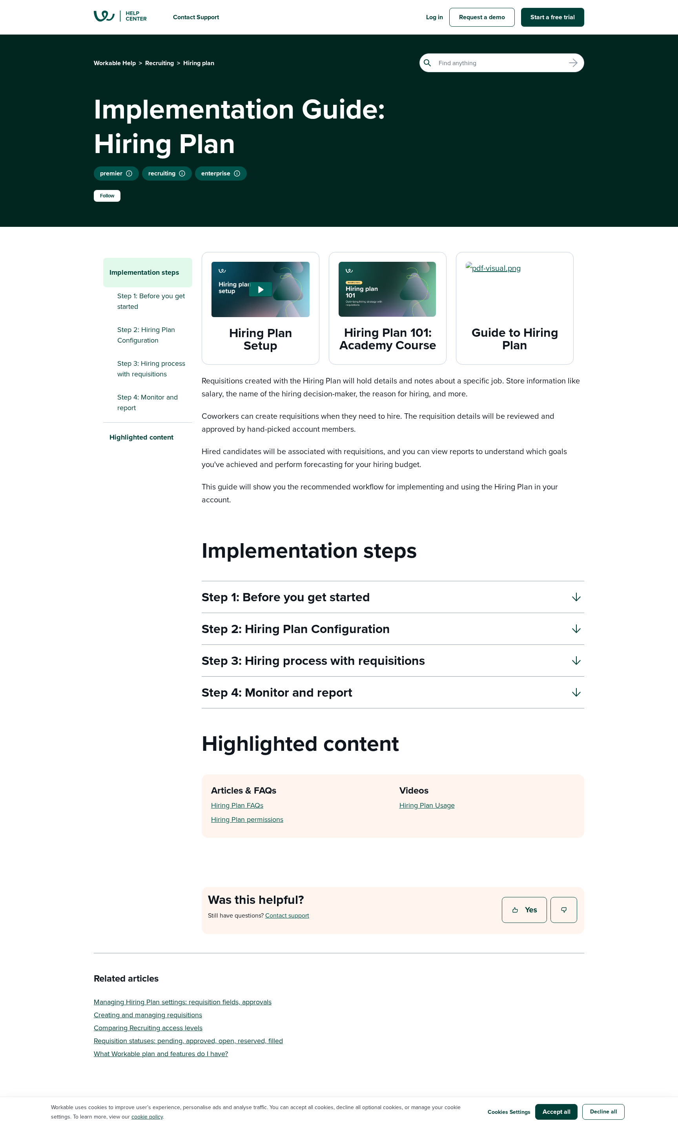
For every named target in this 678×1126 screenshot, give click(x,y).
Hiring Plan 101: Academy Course (387, 338)
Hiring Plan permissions (247, 819)
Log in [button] (434, 17)
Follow (107, 196)
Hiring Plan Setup (260, 338)
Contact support (287, 915)
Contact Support (196, 17)
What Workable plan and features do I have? (161, 1053)
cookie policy (147, 1117)
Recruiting (159, 63)
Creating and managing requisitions (148, 1015)
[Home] (127, 17)
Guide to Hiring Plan (515, 338)
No (564, 910)
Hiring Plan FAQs (237, 805)
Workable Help (115, 63)
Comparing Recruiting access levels (148, 1028)
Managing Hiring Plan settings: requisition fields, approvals (183, 1002)
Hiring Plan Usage (427, 805)
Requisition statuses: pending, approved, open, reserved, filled (188, 1041)
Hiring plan (198, 63)
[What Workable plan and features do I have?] (237, 173)
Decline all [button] (603, 1111)
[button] (260, 289)
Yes (525, 910)
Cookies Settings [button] (509, 1112)
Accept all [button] (556, 1111)
